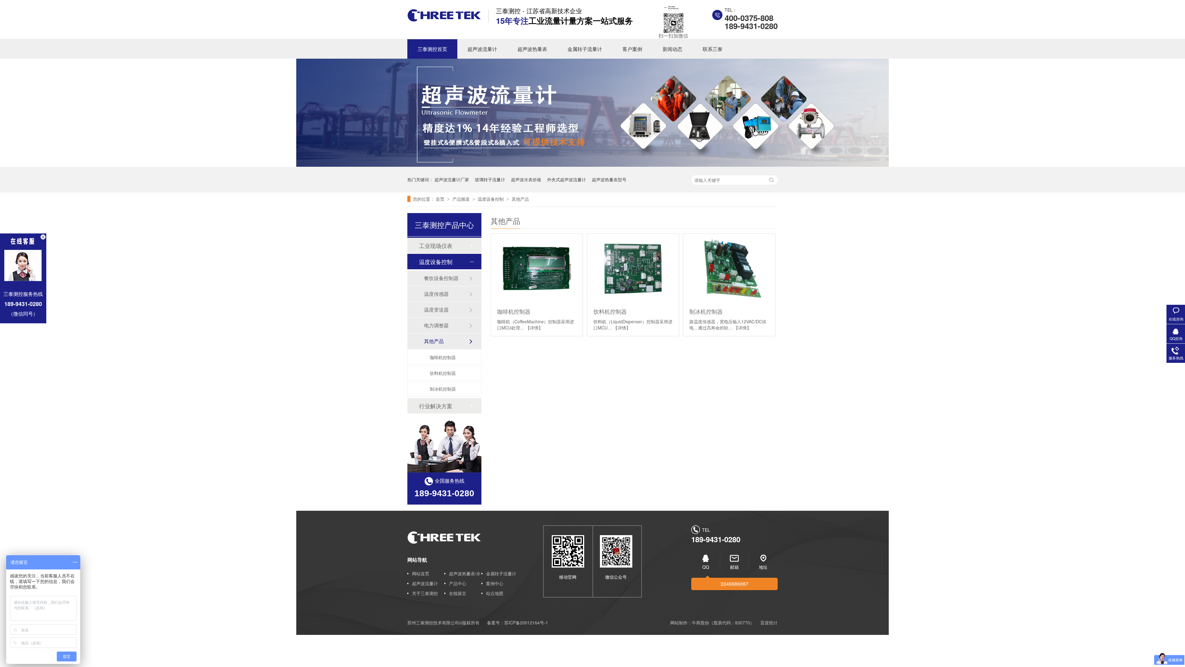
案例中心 (494, 583)
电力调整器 (436, 325)
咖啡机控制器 (513, 311)
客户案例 (632, 48)
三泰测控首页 (432, 48)
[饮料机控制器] (633, 268)
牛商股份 (700, 622)
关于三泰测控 (425, 593)
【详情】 (534, 328)
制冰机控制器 (706, 311)
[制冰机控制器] (729, 268)
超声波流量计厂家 (451, 179)
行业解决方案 (435, 406)
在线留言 (457, 593)
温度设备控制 (491, 199)
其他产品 (520, 199)
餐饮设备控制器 (441, 278)
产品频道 (461, 199)
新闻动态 (672, 48)
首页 (441, 199)
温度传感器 (436, 293)
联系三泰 (712, 48)
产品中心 (457, 583)
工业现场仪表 (435, 245)
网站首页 (420, 573)
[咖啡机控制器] (537, 268)
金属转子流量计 (585, 48)
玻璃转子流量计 (490, 179)
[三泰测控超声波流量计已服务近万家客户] (592, 164)
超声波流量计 (482, 48)
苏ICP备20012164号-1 (526, 622)
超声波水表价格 (526, 179)
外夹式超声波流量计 (566, 179)
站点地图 (494, 593)
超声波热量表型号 (609, 179)
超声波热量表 (532, 48)
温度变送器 (436, 309)
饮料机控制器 (610, 311)
